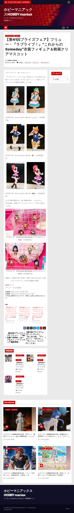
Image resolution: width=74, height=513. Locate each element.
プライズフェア (9, 36)
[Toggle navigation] (63, 27)
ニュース (8, 409)
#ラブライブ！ (45, 62)
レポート (17, 36)
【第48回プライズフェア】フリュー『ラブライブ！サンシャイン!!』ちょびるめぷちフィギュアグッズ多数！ (24, 312)
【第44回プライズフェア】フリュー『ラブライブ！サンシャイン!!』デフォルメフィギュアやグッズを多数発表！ (11, 313)
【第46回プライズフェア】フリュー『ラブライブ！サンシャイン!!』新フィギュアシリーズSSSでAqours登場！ (38, 313)
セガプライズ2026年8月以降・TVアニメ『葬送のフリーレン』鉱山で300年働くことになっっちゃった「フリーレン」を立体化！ (19, 436)
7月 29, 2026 (9, 439)
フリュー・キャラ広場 (13, 288)
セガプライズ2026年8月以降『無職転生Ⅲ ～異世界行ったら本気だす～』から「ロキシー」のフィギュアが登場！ (54, 436)
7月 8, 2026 (20, 367)
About (67, 509)
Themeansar (8, 510)
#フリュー (36, 62)
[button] (68, 28)
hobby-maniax (12, 60)
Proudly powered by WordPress (14, 508)
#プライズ (28, 62)
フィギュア (14, 409)
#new (21, 62)
